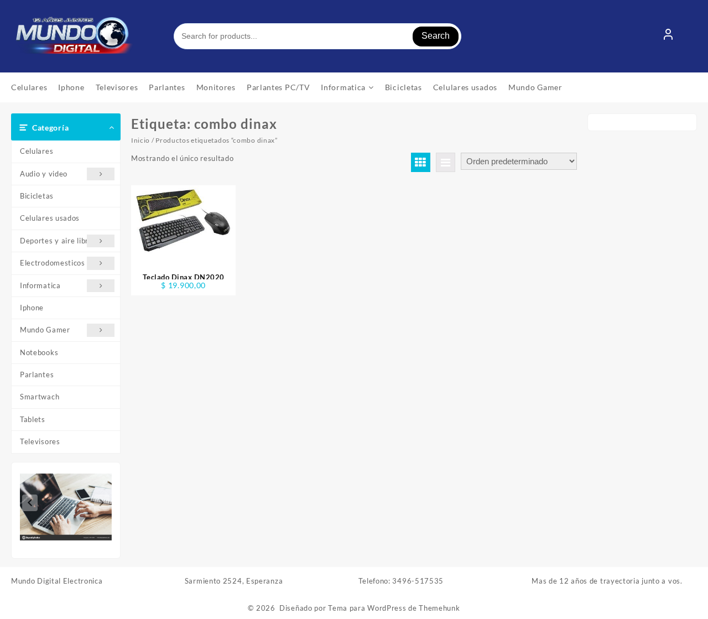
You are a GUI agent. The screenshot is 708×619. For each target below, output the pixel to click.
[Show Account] (668, 36)
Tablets (32, 419)
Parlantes (37, 374)
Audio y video (43, 173)
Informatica (40, 285)
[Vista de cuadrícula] (420, 162)
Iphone (32, 307)
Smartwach (39, 396)
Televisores (40, 441)
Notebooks (39, 352)
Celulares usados (50, 218)
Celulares (36, 151)
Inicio (140, 140)
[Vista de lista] (445, 162)
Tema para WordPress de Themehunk (394, 608)
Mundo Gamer (45, 329)
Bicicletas (37, 195)
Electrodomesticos (52, 262)
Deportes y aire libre (56, 240)
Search (435, 35)
